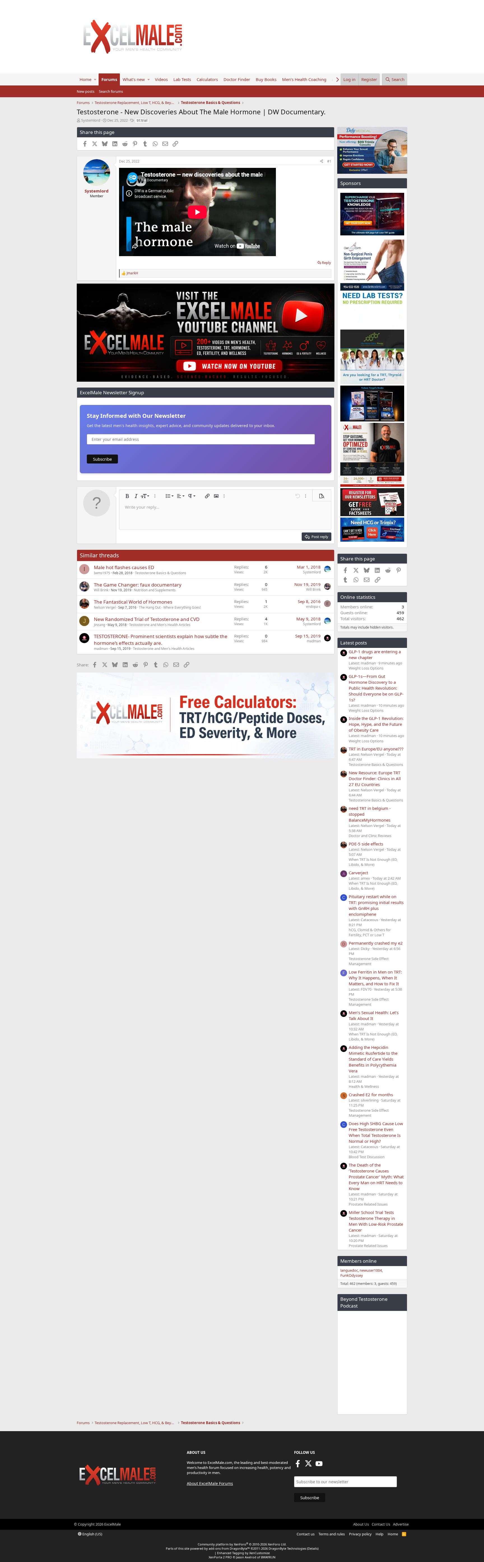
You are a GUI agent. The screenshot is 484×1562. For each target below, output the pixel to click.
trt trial (142, 120)
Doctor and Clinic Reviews (370, 835)
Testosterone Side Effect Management (369, 961)
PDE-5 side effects (366, 844)
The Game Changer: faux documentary (138, 584)
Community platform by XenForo (242, 1544)
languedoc (349, 1270)
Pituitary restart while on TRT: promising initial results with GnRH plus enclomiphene (376, 905)
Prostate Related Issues (368, 1204)
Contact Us (381, 1524)
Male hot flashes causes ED (124, 567)
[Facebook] (297, 1465)
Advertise (401, 1524)
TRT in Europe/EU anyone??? (376, 749)
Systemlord (90, 120)
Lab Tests (182, 79)
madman (101, 648)
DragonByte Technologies (287, 1548)
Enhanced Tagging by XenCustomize (243, 1553)
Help (379, 1533)
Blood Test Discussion (367, 1156)
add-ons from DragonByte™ (229, 1548)
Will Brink (101, 590)
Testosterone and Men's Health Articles (159, 624)
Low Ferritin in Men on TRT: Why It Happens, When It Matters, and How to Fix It (375, 977)
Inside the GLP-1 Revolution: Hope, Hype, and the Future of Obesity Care (376, 724)
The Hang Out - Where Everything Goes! (170, 607)
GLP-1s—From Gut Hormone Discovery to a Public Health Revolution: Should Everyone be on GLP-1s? (376, 688)
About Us (361, 1524)
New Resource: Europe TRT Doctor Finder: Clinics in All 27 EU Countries (375, 778)
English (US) (92, 1533)
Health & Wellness (364, 1086)
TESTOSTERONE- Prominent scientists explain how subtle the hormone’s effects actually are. (160, 639)
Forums (109, 79)
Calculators (207, 79)
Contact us (306, 1533)
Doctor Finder (237, 79)
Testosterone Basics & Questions (160, 573)
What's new (134, 79)
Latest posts (353, 642)
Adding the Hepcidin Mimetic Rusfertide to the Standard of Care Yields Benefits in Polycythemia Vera (373, 1059)
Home (85, 79)
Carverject (358, 872)
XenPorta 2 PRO (220, 1557)
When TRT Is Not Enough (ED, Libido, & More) (373, 862)
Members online (358, 1261)
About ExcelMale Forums (210, 1483)
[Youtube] (319, 1465)
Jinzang (99, 624)
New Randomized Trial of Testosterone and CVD (146, 619)
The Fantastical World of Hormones (133, 602)
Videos (161, 79)
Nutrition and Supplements (155, 590)
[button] (95, 79)
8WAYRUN (268, 1557)
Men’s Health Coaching (304, 79)
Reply (326, 262)
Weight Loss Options (366, 668)
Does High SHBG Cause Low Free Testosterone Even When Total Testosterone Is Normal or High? (376, 1132)
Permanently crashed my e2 (376, 943)
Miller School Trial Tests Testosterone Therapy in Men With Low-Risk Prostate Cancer (376, 1221)
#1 (329, 161)
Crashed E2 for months (371, 1094)
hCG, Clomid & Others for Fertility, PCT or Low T (370, 932)
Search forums (111, 91)
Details (313, 1548)
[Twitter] (308, 1465)
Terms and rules (331, 1533)
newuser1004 (371, 1270)
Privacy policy (360, 1533)
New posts (85, 91)
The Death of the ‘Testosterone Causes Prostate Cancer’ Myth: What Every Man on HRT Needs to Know (376, 1176)
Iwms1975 (102, 573)
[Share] (321, 161)
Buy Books (266, 79)
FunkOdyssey (351, 1275)
